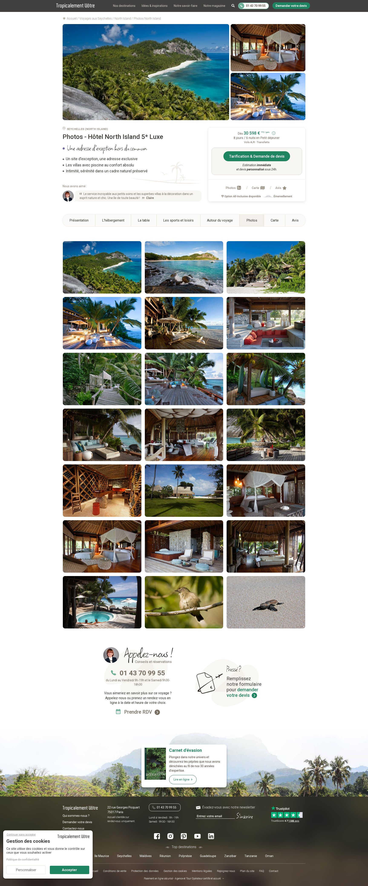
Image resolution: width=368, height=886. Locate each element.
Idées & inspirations (155, 5)
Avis (278, 188)
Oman (269, 855)
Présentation (79, 220)
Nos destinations (124, 5)
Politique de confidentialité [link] (22, 859)
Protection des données (145, 870)
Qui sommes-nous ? (76, 815)
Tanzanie (250, 855)
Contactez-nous (73, 828)
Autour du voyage (220, 220)
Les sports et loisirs (178, 220)
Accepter (69, 870)
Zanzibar (230, 855)
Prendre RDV (138, 712)
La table (144, 220)
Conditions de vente (114, 870)
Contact (273, 870)
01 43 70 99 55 (142, 673)
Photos (231, 188)
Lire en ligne (182, 779)
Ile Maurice (102, 855)
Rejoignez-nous (226, 870)
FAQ (261, 870)
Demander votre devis (77, 822)
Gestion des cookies (175, 870)
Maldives (146, 855)
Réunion (165, 855)
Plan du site (247, 870)
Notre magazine (214, 5)
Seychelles (124, 855)
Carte (256, 188)
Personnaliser (26, 870)
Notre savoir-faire (185, 5)
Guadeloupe (208, 855)
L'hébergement (113, 220)
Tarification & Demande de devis (257, 156)
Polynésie (185, 855)
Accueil (94, 870)
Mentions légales (202, 870)
